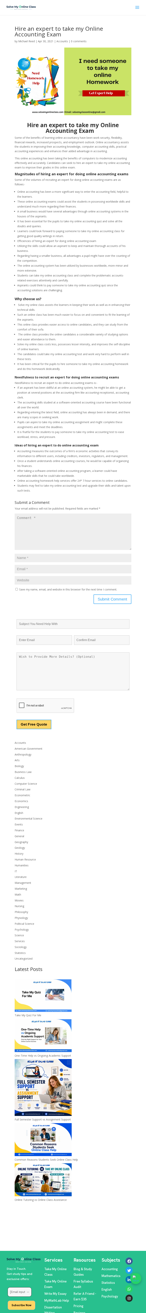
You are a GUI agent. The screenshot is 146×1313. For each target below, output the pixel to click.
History (19, 853)
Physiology (21, 918)
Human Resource (25, 859)
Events (19, 824)
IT (16, 871)
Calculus (20, 778)
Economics (21, 801)
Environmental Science (28, 818)
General (19, 836)
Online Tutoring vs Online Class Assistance (41, 1200)
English (19, 813)
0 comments (78, 41)
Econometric (22, 795)
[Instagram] (129, 1298)
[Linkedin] (129, 1279)
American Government (28, 748)
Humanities (22, 865)
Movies (19, 900)
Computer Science (26, 783)
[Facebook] (129, 1261)
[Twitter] (129, 1270)
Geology (20, 847)
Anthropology (23, 754)
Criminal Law (22, 789)
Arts (17, 760)
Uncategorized (24, 958)
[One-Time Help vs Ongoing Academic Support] (43, 1036)
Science (19, 935)
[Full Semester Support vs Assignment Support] (43, 1088)
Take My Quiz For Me (28, 1015)
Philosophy (21, 912)
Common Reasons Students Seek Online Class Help (46, 1159)
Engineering (22, 807)
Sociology (21, 947)
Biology (19, 766)
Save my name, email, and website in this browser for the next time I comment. (68, 589)
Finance (19, 830)
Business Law (23, 772)
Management (23, 883)
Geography (21, 842)
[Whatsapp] (129, 1289)
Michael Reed (26, 41)
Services (20, 941)
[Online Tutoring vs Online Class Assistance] (43, 1180)
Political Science (24, 923)
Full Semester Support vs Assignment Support (43, 1119)
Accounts (62, 41)
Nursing (19, 906)
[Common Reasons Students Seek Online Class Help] (43, 1140)
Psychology (22, 929)
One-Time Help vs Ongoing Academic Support (43, 1055)
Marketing (21, 888)
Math (18, 894)
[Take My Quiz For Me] (43, 996)
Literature (21, 877)
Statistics (20, 953)
